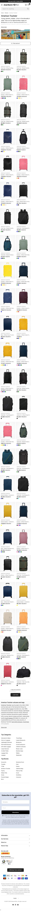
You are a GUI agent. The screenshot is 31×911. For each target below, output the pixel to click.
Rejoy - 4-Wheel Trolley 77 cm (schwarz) (23, 201)
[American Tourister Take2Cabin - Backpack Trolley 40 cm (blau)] (7, 243)
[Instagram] (15, 905)
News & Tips (4, 845)
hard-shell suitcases (17, 722)
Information (4, 835)
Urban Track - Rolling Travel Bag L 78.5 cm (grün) (7, 68)
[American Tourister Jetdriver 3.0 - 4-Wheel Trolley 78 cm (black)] (23, 403)
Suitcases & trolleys (5, 738)
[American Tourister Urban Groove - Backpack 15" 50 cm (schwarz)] (7, 644)
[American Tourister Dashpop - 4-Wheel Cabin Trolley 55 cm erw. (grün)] (23, 243)
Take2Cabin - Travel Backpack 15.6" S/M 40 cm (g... (23, 655)
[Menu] (2, 5)
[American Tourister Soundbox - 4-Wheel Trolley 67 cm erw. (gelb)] (23, 323)
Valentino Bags (19, 768)
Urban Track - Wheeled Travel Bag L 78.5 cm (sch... (23, 121)
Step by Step (19, 770)
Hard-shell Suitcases (6, 744)
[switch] (9, 864)
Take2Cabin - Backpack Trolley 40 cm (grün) (23, 441)
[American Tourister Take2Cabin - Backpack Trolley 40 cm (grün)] (23, 430)
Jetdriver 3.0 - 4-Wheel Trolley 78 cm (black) (23, 415)
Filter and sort (16, 43)
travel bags (26, 722)
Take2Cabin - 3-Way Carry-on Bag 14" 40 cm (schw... (23, 681)
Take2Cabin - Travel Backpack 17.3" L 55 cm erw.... (7, 415)
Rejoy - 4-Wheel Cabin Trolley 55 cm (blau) (7, 601)
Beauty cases (19, 748)
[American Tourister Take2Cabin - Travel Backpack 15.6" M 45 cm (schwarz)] (23, 483)
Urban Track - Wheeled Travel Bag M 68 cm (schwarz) (7, 228)
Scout (17, 772)
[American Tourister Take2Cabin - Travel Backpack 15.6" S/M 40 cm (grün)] (23, 644)
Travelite (3, 764)
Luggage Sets (4, 753)
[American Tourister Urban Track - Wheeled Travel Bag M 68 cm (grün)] (23, 56)
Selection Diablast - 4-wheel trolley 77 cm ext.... (7, 681)
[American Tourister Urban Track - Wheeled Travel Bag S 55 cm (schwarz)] (23, 377)
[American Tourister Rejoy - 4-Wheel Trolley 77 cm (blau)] (7, 323)
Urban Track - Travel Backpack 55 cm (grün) (23, 575)
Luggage (3, 755)
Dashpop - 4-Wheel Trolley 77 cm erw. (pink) (23, 548)
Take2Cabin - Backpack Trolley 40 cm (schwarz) (23, 148)
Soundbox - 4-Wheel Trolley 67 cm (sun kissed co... (23, 174)
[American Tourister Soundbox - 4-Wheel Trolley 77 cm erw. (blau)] (7, 190)
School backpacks (20, 744)
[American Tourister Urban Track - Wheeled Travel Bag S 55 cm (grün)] (7, 110)
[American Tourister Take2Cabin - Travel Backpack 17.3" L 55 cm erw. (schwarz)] (7, 403)
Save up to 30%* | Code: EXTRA (15, 1)
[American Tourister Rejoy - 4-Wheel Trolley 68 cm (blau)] (7, 537)
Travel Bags (19, 738)
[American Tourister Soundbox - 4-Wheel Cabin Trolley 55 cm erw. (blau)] (7, 297)
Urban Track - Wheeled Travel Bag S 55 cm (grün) (7, 121)
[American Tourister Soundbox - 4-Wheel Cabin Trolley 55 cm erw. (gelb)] (7, 350)
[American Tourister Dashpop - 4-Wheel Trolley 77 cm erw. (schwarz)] (7, 377)
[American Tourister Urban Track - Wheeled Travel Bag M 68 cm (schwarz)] (7, 216)
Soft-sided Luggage (6, 746)
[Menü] (12, 860)
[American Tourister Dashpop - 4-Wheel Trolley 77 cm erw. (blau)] (23, 350)
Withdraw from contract (15, 870)
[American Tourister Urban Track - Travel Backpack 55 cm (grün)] (23, 563)
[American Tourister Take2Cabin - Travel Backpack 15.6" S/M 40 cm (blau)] (7, 457)
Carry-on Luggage (5, 740)
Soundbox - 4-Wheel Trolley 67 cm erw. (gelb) (23, 335)
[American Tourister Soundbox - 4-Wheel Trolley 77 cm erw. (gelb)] (7, 270)
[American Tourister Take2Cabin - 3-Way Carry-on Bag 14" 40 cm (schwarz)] (23, 670)
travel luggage (9, 718)
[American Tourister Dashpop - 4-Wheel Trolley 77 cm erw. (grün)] (7, 83)
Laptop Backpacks (20, 740)
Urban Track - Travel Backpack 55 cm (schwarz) (23, 468)
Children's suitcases (21, 746)
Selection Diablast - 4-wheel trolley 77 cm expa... (7, 521)
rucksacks (6, 723)
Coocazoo (18, 777)
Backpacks (19, 742)
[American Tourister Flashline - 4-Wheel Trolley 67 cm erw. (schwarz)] (7, 563)
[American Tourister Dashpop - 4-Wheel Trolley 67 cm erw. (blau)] (23, 510)
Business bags (19, 751)
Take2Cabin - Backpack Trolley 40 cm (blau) (7, 254)
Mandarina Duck (20, 762)
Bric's (2, 779)
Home (2, 12)
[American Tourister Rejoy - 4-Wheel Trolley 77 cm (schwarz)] (23, 190)
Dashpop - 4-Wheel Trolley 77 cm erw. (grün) (7, 94)
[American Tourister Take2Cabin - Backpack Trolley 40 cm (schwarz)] (23, 136)
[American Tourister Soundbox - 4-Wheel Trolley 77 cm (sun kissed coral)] (23, 83)
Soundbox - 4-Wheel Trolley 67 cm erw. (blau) (7, 148)
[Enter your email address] (15, 812)
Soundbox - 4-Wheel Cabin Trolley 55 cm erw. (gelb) (7, 361)
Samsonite (3, 762)
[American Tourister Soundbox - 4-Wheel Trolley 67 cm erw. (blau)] (7, 136)
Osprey (3, 770)
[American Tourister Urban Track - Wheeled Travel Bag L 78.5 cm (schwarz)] (23, 110)
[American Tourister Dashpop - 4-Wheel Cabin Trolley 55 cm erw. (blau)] (23, 270)
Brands (6, 12)
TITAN (2, 766)
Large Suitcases (5, 748)
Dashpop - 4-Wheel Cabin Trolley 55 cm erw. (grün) (23, 254)
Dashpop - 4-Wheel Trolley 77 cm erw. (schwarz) (7, 388)
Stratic (2, 775)
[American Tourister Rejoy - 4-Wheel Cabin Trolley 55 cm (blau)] (7, 590)
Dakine (17, 766)
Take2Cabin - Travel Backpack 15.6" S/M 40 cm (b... (7, 468)
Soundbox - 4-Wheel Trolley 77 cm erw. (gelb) (7, 281)
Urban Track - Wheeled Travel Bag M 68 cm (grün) (23, 68)
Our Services (4, 839)
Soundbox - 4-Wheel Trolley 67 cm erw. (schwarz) (7, 174)
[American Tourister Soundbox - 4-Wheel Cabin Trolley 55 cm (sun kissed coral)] (7, 430)
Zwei (17, 764)
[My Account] (26, 4)
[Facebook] (13, 905)
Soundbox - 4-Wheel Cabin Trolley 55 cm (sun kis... (7, 441)
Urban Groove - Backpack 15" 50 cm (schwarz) (7, 655)
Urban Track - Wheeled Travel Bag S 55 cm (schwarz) (23, 388)
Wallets (17, 753)
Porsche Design (5, 777)
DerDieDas (18, 775)
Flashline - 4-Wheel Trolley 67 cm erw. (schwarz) (7, 575)
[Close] (0, 910)
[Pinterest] (18, 905)
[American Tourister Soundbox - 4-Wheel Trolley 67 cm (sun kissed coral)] (23, 163)
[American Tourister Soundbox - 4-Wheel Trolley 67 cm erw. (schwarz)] (7, 163)
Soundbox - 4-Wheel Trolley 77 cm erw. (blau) (7, 201)
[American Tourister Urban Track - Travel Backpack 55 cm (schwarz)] (23, 457)
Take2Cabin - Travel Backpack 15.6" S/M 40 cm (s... (23, 228)
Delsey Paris (4, 772)
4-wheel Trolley (5, 751)
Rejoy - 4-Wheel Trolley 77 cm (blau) (7, 335)
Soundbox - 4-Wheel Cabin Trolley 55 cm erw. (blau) (7, 308)
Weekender (19, 755)
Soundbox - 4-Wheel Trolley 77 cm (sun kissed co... (23, 94)
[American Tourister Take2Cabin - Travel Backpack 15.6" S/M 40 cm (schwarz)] (23, 216)
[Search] (28, 9)
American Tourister (5, 66)
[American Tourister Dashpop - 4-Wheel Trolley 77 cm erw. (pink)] (23, 537)
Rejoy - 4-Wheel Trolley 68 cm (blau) (7, 548)
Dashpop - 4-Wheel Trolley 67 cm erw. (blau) (23, 521)
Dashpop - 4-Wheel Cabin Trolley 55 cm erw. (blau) (23, 281)
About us (3, 842)
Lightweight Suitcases (6, 742)
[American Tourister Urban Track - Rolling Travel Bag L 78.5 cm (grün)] (7, 56)
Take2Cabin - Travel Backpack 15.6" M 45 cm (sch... (23, 495)
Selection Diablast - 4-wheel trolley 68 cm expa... (7, 495)
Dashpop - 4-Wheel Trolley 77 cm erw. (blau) (23, 361)
